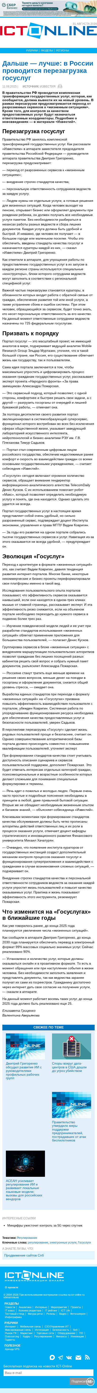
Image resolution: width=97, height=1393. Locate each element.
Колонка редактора (30, 1310)
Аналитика (25, 1307)
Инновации (77, 1336)
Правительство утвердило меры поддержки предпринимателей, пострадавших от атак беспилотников (69, 1131)
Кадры (26, 1336)
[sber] (48, 8)
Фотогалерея (77, 1314)
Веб (75, 1330)
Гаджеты (10, 1340)
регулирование (38, 1242)
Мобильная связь (30, 1326)
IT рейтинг (51, 1310)
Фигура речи (35, 1314)
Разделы (47, 50)
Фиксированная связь (18, 1330)
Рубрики (32, 50)
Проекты (76, 1307)
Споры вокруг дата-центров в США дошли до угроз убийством (69, 1067)
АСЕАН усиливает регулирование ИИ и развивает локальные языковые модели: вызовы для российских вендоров (24, 1190)
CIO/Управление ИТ (57, 1326)
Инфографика (13, 1317)
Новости (10, 1307)
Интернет (10, 1326)
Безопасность (61, 1330)
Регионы (62, 50)
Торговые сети (45, 1333)
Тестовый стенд (14, 1314)
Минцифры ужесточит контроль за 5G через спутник (44, 1225)
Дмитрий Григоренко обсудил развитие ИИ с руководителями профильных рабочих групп (24, 1070)
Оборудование (66, 1333)
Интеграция (42, 1330)
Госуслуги (84, 1242)
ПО (81, 1333)
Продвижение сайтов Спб (24, 1255)
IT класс (10, 1310)
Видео (62, 1314)
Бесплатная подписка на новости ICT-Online (38, 1366)
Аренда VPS (12, 1349)
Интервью (41, 1307)
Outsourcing (12, 1336)
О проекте (11, 1287)
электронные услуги (63, 1242)
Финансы (61, 1336)
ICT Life (65, 1310)
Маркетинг (26, 1333)
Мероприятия (59, 1307)
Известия (48, 86)
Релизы (50, 1314)
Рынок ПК (10, 1333)
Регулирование (27, 1238)
